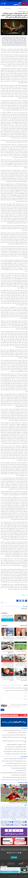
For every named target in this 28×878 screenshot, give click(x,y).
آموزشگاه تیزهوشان (23, 815)
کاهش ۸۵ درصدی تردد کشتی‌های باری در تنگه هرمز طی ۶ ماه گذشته (14, 765)
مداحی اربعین (23, 811)
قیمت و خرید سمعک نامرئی (14, 817)
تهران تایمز (3, 817)
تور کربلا (9, 809)
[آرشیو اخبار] (9, 853)
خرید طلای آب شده (23, 809)
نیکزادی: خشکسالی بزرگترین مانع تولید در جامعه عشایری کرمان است (14, 751)
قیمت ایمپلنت (13, 813)
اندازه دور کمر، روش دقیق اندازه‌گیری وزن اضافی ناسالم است (16, 763)
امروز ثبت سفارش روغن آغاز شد (20, 770)
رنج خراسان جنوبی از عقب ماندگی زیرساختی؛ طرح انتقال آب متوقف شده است (14, 738)
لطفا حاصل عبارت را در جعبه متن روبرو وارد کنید (19, 705)
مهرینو (7, 817)
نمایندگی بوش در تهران (6, 815)
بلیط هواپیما (15, 815)
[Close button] (27, 866)
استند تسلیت (4, 809)
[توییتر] (15, 853)
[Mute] (17, 620)
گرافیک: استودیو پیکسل (12, 876)
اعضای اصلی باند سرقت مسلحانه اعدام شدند (18, 775)
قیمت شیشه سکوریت (9, 807)
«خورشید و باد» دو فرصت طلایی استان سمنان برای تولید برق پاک (15, 749)
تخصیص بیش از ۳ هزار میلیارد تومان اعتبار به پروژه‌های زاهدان (15, 754)
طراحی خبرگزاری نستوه (21, 876)
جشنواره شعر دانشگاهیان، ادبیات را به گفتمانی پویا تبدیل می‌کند (15, 746)
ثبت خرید (7, 620)
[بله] (19, 853)
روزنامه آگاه (14, 819)
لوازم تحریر (16, 807)
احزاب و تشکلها (21, 8)
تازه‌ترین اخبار (24, 728)
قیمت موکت (15, 809)
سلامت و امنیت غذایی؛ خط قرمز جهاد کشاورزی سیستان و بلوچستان (14, 730)
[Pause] (15, 620)
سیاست (26, 8)
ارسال (2, 709)
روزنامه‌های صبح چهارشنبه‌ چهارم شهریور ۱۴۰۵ (18, 768)
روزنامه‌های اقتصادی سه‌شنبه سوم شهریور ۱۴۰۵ (17, 802)
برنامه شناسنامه (24, 608)
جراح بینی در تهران (23, 807)
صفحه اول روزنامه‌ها (22, 782)
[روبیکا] (13, 853)
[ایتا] (7, 853)
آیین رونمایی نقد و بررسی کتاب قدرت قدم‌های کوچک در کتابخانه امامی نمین (14, 741)
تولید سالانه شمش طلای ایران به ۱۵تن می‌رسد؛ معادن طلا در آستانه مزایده (13, 779)
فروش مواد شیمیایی (22, 813)
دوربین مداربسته (16, 811)
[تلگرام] (20, 853)
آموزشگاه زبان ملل (24, 817)
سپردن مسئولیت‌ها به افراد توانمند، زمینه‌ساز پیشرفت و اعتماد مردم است (14, 735)
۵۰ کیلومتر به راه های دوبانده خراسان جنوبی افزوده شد (17, 732)
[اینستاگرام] (17, 853)
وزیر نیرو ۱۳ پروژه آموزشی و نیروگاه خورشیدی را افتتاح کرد (16, 744)
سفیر (2, 807)
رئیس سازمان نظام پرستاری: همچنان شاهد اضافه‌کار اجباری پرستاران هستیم (13, 772)
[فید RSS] (11, 853)
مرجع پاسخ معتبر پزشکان (6, 811)
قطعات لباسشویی (5, 813)
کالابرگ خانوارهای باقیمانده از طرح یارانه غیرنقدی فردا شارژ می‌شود (15, 758)
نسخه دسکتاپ (14, 857)
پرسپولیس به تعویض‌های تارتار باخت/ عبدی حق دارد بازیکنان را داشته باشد (13, 761)
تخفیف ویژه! (10, 871)
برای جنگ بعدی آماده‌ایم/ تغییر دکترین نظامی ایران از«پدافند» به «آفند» (14, 777)
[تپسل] (1, 613)
